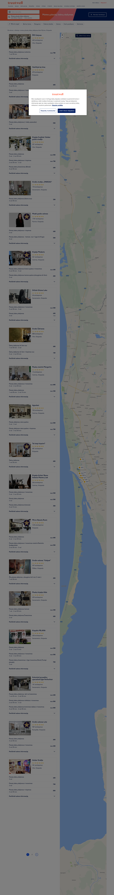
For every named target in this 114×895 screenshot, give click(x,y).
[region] (58, 102)
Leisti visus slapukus (66, 110)
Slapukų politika (57, 105)
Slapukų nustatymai (48, 110)
